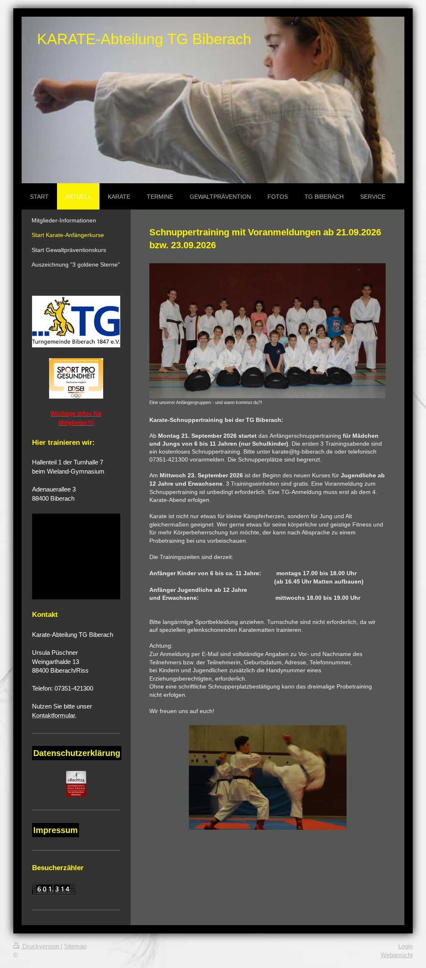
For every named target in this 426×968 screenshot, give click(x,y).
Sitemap (75, 946)
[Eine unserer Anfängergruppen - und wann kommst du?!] (267, 330)
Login (405, 946)
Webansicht (397, 954)
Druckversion (41, 946)
